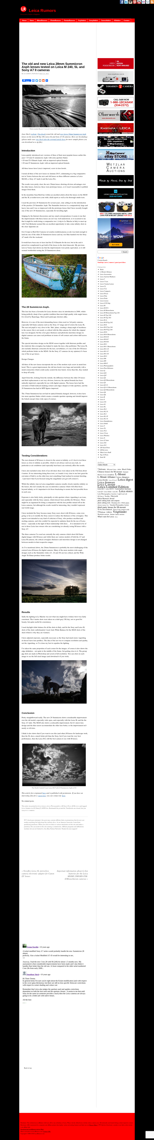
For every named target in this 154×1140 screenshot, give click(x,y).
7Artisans (102, 469)
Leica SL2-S (104, 411)
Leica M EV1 (104, 308)
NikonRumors (42, 20)
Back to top (28, 1068)
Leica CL (103, 286)
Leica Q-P (103, 375)
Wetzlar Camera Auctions (117, 514)
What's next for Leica (106, 516)
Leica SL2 (103, 409)
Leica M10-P (104, 339)
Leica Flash (103, 298)
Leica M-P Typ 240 (106, 329)
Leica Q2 (103, 378)
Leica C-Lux (104, 281)
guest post (42, 795)
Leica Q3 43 (104, 385)
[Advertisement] (54, 43)
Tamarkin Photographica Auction (119, 505)
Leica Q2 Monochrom (107, 380)
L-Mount (120, 474)
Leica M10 (103, 332)
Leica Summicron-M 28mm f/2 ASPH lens (35, 808)
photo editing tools (104, 503)
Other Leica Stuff (105, 452)
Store (32, 20)
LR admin (27, 73)
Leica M (102, 305)
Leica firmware (106, 482)
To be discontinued (105, 509)
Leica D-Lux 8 (113, 480)
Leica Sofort (104, 423)
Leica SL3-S (104, 419)
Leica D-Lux (104, 293)
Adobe (119, 469)
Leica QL (103, 394)
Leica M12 (103, 356)
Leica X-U (103, 445)
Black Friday (126, 469)
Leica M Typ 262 (105, 317)
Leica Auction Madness (107, 277)
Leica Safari (108, 491)
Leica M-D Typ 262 (106, 322)
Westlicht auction (103, 514)
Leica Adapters (123, 477)
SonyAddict (93, 20)
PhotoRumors (55, 20)
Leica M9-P (104, 363)
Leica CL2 (103, 289)
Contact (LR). (47, 1131)
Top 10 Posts (104, 455)
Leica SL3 (103, 414)
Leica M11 (103, 344)
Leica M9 (103, 361)
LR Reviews (75, 806)
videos (109, 512)
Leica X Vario (104, 440)
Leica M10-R (104, 342)
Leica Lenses (42, 806)
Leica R (102, 397)
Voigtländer (120, 512)
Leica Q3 (103, 382)
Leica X (102, 438)
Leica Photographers (54, 806)
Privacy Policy (93, 1125)
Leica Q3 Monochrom (107, 390)
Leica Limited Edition (113, 487)
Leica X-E (103, 443)
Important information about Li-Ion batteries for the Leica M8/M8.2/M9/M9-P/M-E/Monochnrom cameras (72, 874)
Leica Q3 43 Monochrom (108, 387)
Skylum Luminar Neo (103, 505)
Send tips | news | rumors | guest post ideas (112, 262)
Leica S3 (103, 404)
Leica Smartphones (106, 421)
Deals (102, 269)
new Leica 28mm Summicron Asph (73, 134)
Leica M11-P (104, 351)
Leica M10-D (104, 337)
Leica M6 (103, 358)
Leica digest (125, 479)
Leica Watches (104, 435)
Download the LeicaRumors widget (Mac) (32, 1129)
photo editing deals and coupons (109, 500)
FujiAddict (82, 20)
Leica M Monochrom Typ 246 (110, 313)
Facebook (41, 134)
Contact (126, 20)
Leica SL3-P (104, 416)
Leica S (102, 399)
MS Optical (101, 496)
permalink (62, 808)
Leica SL (103, 407)
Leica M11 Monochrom (108, 346)
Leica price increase (123, 489)
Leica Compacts (105, 291)
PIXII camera (125, 503)
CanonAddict (106, 20)
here (44, 793)
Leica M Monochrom (107, 310)
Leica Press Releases (106, 368)
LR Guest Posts (66, 806)
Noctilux (107, 496)
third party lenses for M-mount (112, 507)
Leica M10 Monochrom (108, 334)
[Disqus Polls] (55, 913)
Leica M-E (103, 325)
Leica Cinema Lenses (107, 284)
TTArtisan (101, 512)
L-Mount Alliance (106, 272)
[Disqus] (55, 973)
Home (24, 20)
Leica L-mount (106, 484)
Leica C (102, 279)
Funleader (125, 472)
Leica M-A (103, 320)
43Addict (117, 20)
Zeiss (116, 517)
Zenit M (102, 457)
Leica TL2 (103, 431)
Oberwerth (114, 496)
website (34, 134)
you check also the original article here (50, 139)
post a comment (29, 810)
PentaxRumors (69, 20)
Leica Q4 (103, 392)
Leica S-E (103, 402)
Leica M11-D (104, 349)
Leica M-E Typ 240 (106, 327)
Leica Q (102, 370)
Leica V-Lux (104, 433)
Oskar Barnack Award (106, 498)
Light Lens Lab (122, 494)
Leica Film (103, 296)
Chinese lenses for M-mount (110, 471)
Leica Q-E (103, 373)
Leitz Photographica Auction (107, 494)
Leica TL (103, 428)
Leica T (102, 426)
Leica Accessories (106, 274)
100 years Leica (111, 469)
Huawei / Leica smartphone (106, 475)
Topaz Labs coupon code (121, 509)
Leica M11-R (104, 354)
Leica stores (126, 491)
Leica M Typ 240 (105, 315)
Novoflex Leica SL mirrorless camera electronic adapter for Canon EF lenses (38, 873)
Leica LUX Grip (105, 303)
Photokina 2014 (115, 503)
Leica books (103, 480)
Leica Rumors (42, 10)
